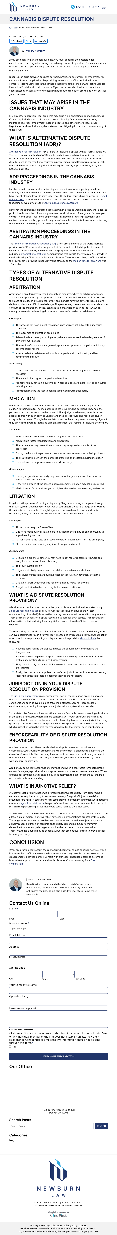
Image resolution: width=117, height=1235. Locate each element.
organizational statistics (33, 254)
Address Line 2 (17, 967)
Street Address (17, 957)
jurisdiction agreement (26, 696)
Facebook (15, 41)
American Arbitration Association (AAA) (35, 243)
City (11, 978)
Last (62, 918)
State (45, 979)
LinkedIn (39, 41)
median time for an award (87, 260)
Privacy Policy (70, 1225)
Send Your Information (58, 1056)
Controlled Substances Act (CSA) (60, 202)
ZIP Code (80, 978)
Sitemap (83, 1225)
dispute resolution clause (24, 610)
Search (101, 1126)
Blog (16, 27)
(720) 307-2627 (87, 7)
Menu (104, 9)
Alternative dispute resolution (25, 151)
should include (88, 638)
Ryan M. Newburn (35, 50)
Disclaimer (57, 1225)
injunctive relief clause (33, 803)
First (11, 918)
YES (14, 1046)
